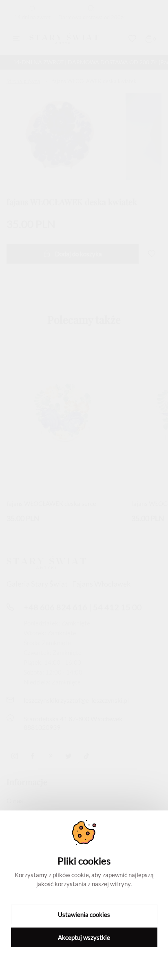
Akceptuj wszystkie (84, 937)
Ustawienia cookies (84, 914)
